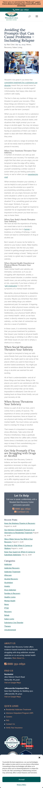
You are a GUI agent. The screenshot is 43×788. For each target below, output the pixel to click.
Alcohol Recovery (11, 579)
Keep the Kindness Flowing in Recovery (19, 523)
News (29, 45)
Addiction (8, 564)
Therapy (7, 626)
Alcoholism (8, 583)
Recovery (8, 47)
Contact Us (23, 511)
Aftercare (8, 575)
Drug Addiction (10, 590)
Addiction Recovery (12, 568)
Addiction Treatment (12, 572)
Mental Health (9, 601)
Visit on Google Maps (12, 683)
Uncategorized (10, 630)
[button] (39, 757)
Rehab (6, 615)
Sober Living (17, 47)
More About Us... (18, 658)
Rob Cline (10, 45)
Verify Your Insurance (14, 728)
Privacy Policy (21, 785)
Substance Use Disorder (13, 623)
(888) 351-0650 (22, 10)
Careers (9, 717)
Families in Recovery (12, 593)
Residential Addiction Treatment (18, 709)
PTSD (6, 608)
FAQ (7, 720)
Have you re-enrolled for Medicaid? (21, 4)
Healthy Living (10, 597)
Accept (21, 779)
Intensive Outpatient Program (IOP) (19, 713)
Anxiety (7, 586)
